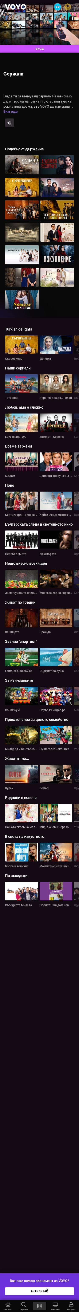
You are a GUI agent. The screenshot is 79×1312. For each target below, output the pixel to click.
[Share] (9, 122)
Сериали (13, 74)
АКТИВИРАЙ (39, 1291)
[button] (8, 1306)
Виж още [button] (10, 112)
